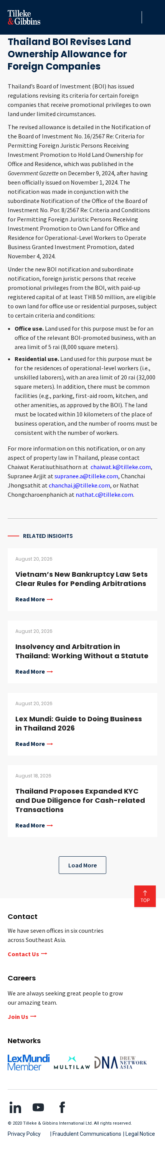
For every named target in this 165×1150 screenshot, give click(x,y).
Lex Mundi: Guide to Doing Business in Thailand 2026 (78, 723)
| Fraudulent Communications (85, 1134)
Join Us (18, 1016)
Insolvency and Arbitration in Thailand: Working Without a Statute (81, 651)
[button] (134, 17)
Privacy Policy (24, 1134)
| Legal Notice (139, 1134)
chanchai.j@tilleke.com (79, 485)
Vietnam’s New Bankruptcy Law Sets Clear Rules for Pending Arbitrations (81, 578)
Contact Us (23, 954)
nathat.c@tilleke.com (104, 494)
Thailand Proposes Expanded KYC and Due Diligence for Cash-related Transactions (80, 800)
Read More (30, 599)
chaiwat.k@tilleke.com (121, 467)
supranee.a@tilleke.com (86, 476)
